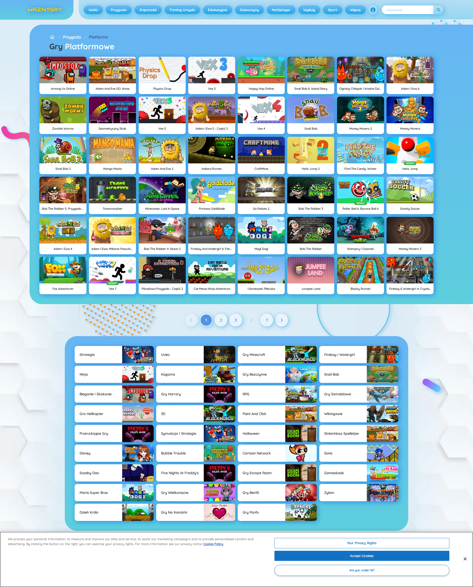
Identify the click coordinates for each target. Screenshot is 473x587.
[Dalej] (281, 320)
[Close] (465, 558)
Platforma (98, 37)
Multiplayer (281, 10)
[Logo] (45, 10)
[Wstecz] (191, 320)
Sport (332, 10)
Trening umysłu (182, 10)
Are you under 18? (361, 570)
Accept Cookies (361, 556)
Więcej (355, 10)
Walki (93, 10)
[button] (373, 9)
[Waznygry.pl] (52, 37)
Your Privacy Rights (361, 543)
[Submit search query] (438, 9)
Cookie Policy (213, 544)
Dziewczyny (249, 10)
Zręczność (148, 10)
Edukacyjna (217, 10)
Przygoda (119, 10)
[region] (236, 559)
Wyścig (309, 10)
